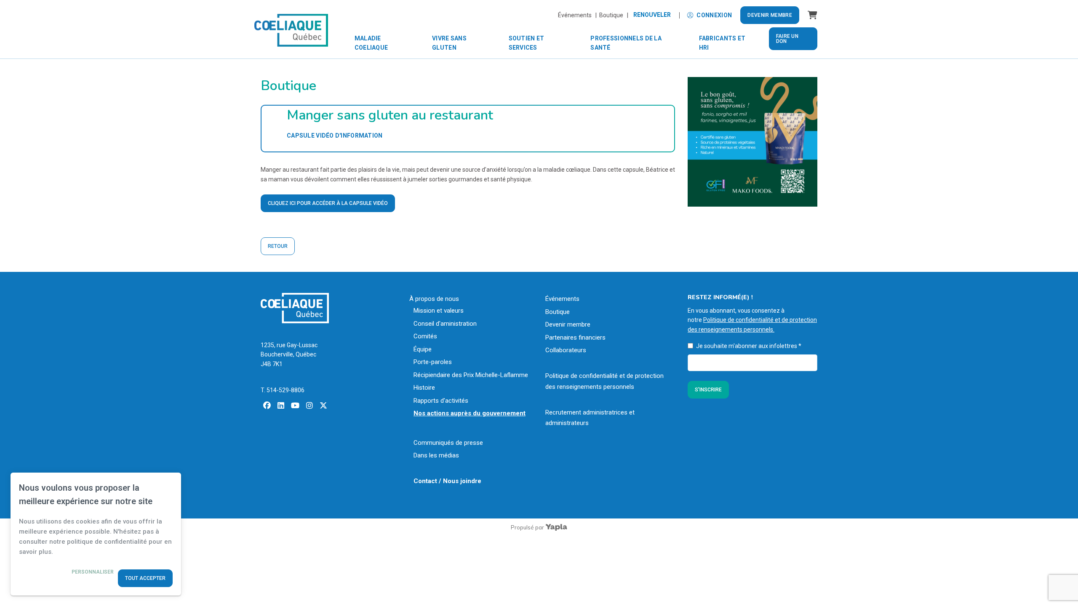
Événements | (578, 15)
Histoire (424, 387)
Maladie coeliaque (371, 43)
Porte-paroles (433, 362)
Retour (278, 246)
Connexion (714, 15)
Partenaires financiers (575, 337)
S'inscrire (708, 390)
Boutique (557, 312)
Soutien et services (526, 43)
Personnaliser (93, 571)
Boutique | (613, 15)
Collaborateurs (565, 350)
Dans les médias (436, 455)
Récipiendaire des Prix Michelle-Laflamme (471, 375)
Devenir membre (769, 15)
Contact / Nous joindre (447, 481)
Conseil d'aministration (445, 323)
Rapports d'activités (441, 400)
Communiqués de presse (448, 443)
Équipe (423, 349)
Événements (562, 299)
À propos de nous (434, 299)
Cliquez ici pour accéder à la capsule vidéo (328, 203)
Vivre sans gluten (449, 43)
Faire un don (787, 38)
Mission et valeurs (439, 310)
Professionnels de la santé (626, 43)
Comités (425, 336)
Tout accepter (145, 578)
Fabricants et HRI (722, 43)
